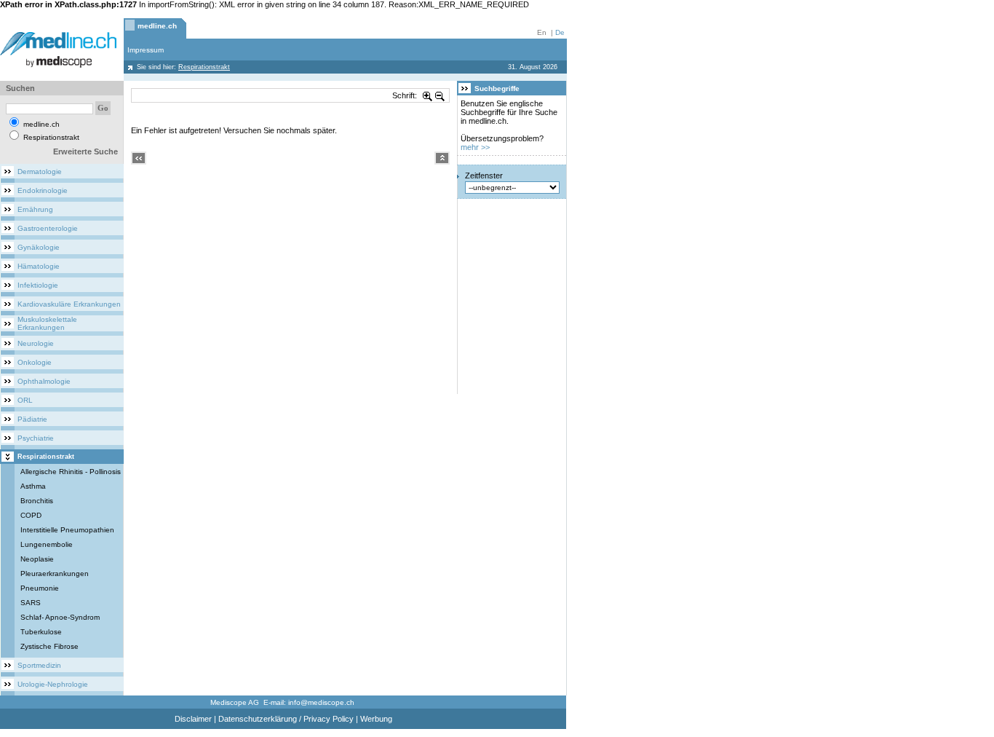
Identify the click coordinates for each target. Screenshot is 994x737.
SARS (30, 603)
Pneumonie (39, 588)
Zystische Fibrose (49, 646)
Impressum (145, 50)
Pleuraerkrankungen (54, 574)
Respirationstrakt (45, 456)
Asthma (33, 486)
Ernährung (35, 209)
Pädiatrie (32, 419)
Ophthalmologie (44, 381)
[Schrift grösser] (428, 95)
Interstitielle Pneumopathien (67, 530)
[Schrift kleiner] (440, 95)
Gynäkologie (38, 247)
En (541, 32)
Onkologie (34, 362)
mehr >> (475, 147)
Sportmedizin (39, 665)
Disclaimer (193, 718)
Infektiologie (37, 285)
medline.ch (157, 26)
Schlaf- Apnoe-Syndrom (60, 617)
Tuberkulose (41, 632)
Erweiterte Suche (85, 151)
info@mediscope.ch (321, 702)
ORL (25, 400)
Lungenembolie (46, 544)
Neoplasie (37, 559)
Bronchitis (36, 501)
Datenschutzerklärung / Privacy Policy (286, 718)
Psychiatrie (35, 438)
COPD (30, 515)
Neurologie (35, 343)
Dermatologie (39, 172)
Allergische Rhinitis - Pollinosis (70, 472)
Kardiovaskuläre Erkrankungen (69, 304)
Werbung (376, 718)
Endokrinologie (42, 190)
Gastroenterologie (47, 228)
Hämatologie (38, 266)
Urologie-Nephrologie (52, 684)
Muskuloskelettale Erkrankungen (47, 323)
